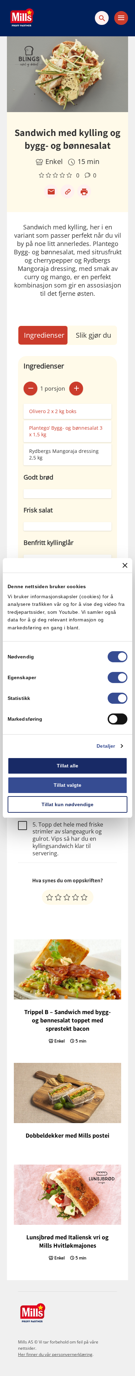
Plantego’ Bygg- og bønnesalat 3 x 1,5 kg (65, 431)
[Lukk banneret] (125, 565)
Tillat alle (67, 765)
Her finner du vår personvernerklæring (55, 1354)
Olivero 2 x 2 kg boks (52, 411)
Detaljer (106, 746)
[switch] (117, 677)
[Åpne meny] (121, 18)
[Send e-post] (51, 191)
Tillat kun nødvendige (67, 804)
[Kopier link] (67, 191)
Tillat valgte (67, 785)
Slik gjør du (93, 335)
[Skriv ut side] (84, 191)
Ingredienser (44, 335)
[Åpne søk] (102, 18)
